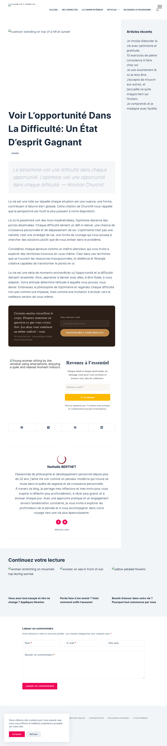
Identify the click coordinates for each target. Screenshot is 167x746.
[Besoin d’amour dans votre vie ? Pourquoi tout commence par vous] (135, 580)
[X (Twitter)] (48, 427)
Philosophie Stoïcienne (118, 718)
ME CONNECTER (70, 9)
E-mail (71, 643)
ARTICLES (112, 9)
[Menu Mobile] (160, 7)
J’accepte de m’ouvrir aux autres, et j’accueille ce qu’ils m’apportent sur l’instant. (141, 89)
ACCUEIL (53, 9)
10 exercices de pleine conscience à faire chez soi (142, 60)
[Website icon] (64, 522)
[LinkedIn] (101, 427)
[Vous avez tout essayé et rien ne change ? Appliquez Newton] (31, 580)
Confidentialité (96, 718)
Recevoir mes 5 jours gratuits (84, 333)
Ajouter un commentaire (39, 654)
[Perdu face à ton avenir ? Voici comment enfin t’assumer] (83, 580)
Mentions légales (76, 718)
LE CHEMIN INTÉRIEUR (92, 9)
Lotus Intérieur (140, 718)
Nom (28, 643)
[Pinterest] (75, 427)
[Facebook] (21, 427)
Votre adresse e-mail (70, 317)
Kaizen (15, 153)
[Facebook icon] (58, 522)
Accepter (17, 734)
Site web (113, 643)
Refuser (34, 734)
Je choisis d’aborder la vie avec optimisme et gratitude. (142, 45)
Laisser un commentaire (40, 685)
